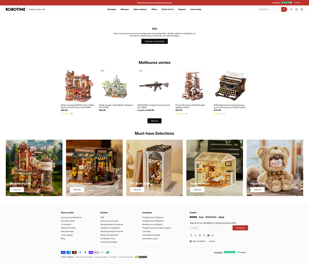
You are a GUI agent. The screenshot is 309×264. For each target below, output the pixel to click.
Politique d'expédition (110, 228)
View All (16, 189)
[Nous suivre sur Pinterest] (204, 235)
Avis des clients (68, 221)
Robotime (70, 257)
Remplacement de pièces (111, 224)
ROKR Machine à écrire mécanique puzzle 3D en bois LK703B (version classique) (229, 106)
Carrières (146, 231)
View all (154, 121)
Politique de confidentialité (84, 257)
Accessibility (113, 257)
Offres (154, 9)
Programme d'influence (153, 217)
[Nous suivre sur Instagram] (200, 235)
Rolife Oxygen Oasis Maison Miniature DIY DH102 (116, 106)
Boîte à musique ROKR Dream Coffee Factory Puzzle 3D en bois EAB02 (77, 106)
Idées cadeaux (140, 9)
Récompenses (67, 231)
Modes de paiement (109, 235)
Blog (63, 238)
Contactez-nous (107, 238)
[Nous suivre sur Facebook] (191, 235)
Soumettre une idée (151, 235)
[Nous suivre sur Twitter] (195, 235)
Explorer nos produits (154, 41)
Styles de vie (168, 9)
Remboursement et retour (111, 231)
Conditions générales (101, 257)
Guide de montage (108, 242)
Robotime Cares (68, 228)
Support (182, 9)
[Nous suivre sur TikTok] (213, 235)
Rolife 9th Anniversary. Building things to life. (154, 3)
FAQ (102, 217)
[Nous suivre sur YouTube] (208, 235)
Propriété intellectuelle (126, 257)
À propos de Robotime (71, 217)
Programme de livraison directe (156, 228)
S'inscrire (240, 228)
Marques (125, 9)
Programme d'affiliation (153, 221)
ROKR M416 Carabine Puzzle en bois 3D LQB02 (153, 106)
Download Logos (150, 238)
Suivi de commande (109, 221)
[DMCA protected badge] (141, 257)
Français (211, 241)
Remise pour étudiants (152, 224)
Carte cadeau (67, 235)
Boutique (112, 9)
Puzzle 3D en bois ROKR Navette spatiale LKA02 (190, 106)
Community (195, 9)
